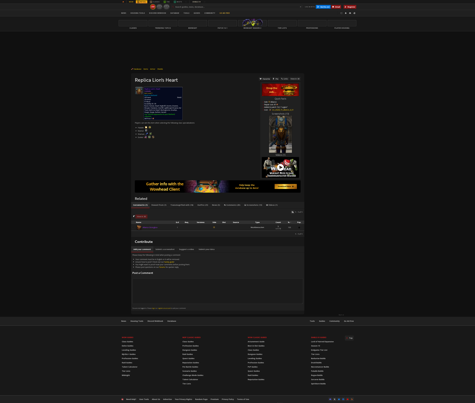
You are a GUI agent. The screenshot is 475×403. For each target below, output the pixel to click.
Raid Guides (127, 362)
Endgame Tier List (319, 350)
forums (162, 267)
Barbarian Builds (318, 358)
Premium (215, 399)
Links (286, 79)
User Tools (144, 399)
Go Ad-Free (225, 13)
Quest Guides (188, 358)
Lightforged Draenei (171, 108)
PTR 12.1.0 (159, 6)
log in (154, 308)
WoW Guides (127, 337)
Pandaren (154, 108)
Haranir (163, 112)
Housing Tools (137, 321)
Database (174, 13)
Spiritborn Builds (318, 383)
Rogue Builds (317, 375)
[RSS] (352, 399)
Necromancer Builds (320, 367)
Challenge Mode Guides (192, 375)
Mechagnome (165, 110)
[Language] (354, 13)
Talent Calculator (129, 367)
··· (186, 2)
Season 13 (315, 346)
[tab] (140, 205)
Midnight (126, 375)
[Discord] (330, 399)
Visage (146, 112)
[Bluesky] (339, 399)
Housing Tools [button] (138, 13)
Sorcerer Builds (317, 379)
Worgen (147, 108)
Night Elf (163, 106)
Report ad (341, 315)
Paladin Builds (317, 371)
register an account (164, 308)
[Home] (134, 7)
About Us (156, 399)
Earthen (157, 112)
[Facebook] (343, 399)
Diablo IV (199, 2)
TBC (168, 2)
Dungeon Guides (189, 350)
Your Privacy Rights (183, 399)
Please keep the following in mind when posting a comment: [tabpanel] (161, 281)
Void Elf (160, 108)
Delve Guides (127, 346)
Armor (152, 69)
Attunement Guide (256, 341)
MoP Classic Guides (191, 337)
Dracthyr (174, 110)
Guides (197, 13)
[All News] (123, 1)
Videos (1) (280, 154)
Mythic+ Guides (129, 354)
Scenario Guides (189, 371)
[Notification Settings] (346, 13)
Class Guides (127, 341)
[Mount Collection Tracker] (218, 186)
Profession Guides (130, 358)
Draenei (175, 106)
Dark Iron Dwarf (154, 110)
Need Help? (131, 399)
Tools (312, 321)
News (123, 13)
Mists (179, 2)
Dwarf (157, 106)
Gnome (169, 106)
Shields (160, 69)
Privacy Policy (228, 399)
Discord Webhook (157, 13)
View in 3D (295, 79)
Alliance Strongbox (150, 227)
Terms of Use (243, 399)
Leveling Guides (129, 350)
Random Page (201, 399)
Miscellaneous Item (257, 227)
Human (151, 106)
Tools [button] (186, 13)
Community (209, 13)
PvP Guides (253, 367)
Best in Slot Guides (256, 346)
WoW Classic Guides (257, 337)
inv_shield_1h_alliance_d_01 (283, 110)
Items (145, 69)
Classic (156, 2)
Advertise (167, 399)
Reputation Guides (190, 362)
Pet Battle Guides (190, 367)
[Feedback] (350, 13)
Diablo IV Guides (318, 337)
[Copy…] (293, 212)
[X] (334, 399)
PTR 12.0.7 (166, 6)
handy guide (169, 262)
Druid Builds (316, 362)
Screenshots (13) (280, 113)
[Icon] (139, 91)
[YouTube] (347, 399)
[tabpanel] (217, 222)
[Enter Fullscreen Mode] (341, 13)
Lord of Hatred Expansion (322, 341)
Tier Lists (126, 371)
